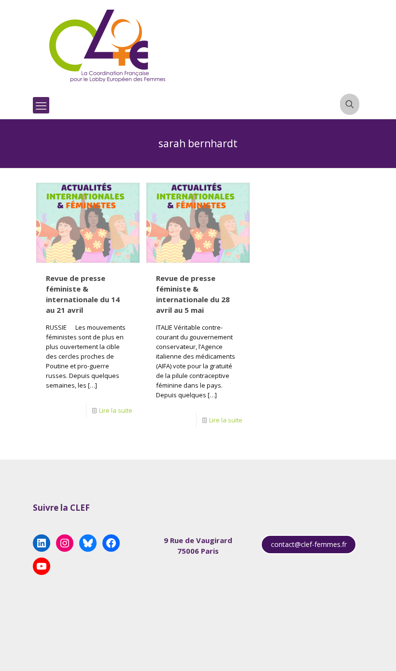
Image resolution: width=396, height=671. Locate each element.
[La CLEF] (107, 46)
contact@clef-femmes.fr (309, 544)
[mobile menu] (41, 105)
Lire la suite (115, 410)
